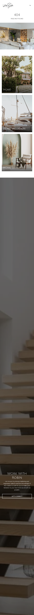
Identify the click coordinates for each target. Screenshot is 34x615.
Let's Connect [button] (17, 496)
